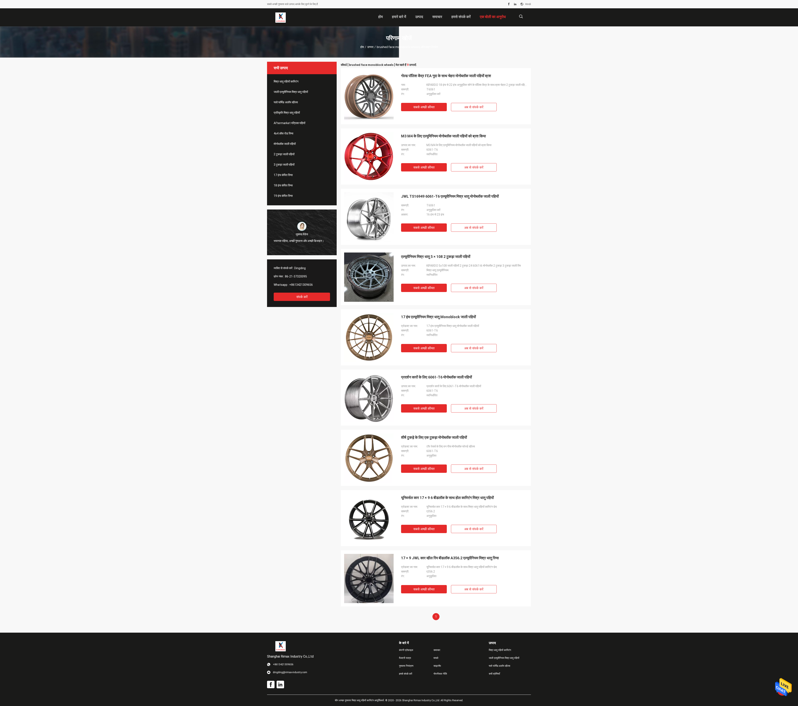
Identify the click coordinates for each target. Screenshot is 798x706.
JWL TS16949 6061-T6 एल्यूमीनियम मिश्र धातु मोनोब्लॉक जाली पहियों (450, 196)
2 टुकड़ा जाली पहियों (284, 154)
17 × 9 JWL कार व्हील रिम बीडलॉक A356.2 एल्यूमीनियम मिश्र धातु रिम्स (450, 558)
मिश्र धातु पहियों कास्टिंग (286, 81)
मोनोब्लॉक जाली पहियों (285, 143)
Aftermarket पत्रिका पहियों (289, 123)
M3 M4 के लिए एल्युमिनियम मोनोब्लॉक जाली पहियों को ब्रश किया (443, 136)
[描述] (521, 16)
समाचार (436, 650)
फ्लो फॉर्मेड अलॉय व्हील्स (286, 102)
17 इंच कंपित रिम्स (283, 175)
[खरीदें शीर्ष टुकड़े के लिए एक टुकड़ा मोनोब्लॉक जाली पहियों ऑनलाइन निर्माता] (369, 458)
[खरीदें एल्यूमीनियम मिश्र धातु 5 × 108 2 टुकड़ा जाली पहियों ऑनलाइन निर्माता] (369, 277)
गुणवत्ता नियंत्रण (406, 665)
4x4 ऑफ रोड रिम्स (283, 133)
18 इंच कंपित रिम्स (283, 185)
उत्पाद (370, 47)
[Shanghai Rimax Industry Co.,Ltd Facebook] (508, 4)
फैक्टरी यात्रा (405, 658)
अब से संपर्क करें (473, 107)
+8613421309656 (301, 284)
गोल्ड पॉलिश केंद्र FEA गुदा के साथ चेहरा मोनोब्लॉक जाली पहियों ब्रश (446, 76)
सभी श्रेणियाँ (494, 673)
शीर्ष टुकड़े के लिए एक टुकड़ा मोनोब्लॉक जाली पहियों (434, 437)
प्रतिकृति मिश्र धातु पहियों (287, 112)
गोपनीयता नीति (440, 673)
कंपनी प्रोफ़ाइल (406, 650)
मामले (435, 658)
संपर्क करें (302, 297)
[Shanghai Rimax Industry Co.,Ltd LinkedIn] (515, 4)
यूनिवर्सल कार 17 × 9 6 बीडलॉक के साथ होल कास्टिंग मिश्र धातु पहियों (447, 497)
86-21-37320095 (296, 276)
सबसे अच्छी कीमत (424, 107)
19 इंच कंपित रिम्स (283, 195)
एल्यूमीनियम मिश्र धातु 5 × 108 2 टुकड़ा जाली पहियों (435, 256)
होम (362, 47)
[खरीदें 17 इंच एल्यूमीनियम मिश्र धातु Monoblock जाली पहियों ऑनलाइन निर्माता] (369, 337)
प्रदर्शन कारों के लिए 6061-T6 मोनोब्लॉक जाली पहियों (436, 377)
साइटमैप (437, 665)
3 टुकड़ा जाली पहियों (284, 164)
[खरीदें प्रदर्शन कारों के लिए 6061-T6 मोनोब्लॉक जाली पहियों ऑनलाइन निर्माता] (369, 397)
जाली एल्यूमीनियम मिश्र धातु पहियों (291, 92)
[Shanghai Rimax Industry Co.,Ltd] (280, 17)
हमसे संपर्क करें (405, 673)
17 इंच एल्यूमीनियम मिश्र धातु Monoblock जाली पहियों (438, 317)
